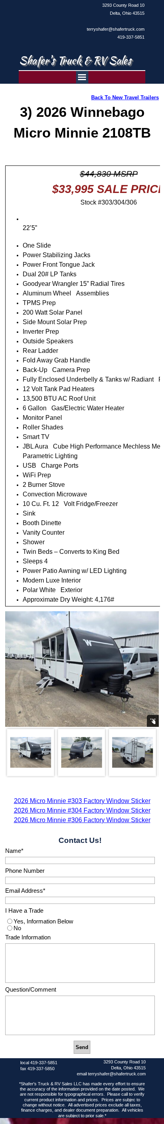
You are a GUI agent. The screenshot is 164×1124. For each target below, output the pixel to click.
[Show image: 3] (132, 752)
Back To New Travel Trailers (125, 97)
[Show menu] (82, 77)
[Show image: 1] (30, 752)
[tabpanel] (114, 21)
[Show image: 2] (81, 752)
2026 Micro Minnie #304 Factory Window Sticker (82, 810)
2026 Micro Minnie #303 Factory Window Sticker (82, 800)
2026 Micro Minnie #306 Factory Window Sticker (82, 820)
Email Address (25, 891)
